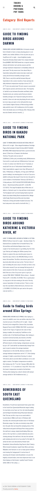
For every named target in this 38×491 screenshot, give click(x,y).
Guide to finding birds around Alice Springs (18, 308)
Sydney (16, 489)
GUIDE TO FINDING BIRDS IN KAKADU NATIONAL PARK (15, 132)
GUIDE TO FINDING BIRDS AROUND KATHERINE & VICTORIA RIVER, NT (19, 225)
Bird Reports (17, 29)
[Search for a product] (34, 7)
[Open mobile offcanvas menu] (3, 7)
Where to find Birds (27, 29)
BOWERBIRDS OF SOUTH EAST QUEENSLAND (14, 394)
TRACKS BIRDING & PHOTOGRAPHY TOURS (19, 7)
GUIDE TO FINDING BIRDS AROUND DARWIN (15, 38)
